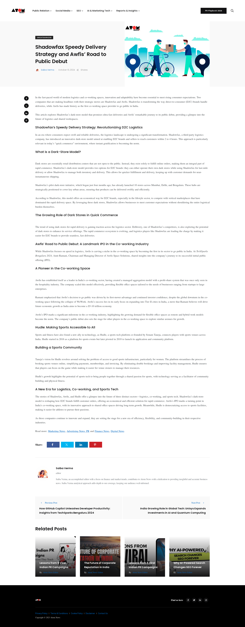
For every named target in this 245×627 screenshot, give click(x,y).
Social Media (63, 10)
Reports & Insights (127, 10)
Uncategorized (44, 38)
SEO (79, 10)
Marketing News (56, 431)
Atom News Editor (50, 572)
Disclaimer (90, 613)
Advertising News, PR (78, 431)
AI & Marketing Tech (98, 10)
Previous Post (51, 502)
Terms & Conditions (59, 613)
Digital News (117, 431)
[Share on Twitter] (26, 105)
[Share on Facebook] (26, 98)
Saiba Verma (64, 468)
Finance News (102, 431)
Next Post (195, 502)
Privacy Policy (41, 613)
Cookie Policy (77, 613)
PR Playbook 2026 (213, 11)
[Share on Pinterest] (26, 120)
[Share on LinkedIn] (26, 113)
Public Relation (40, 10)
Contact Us (103, 613)
